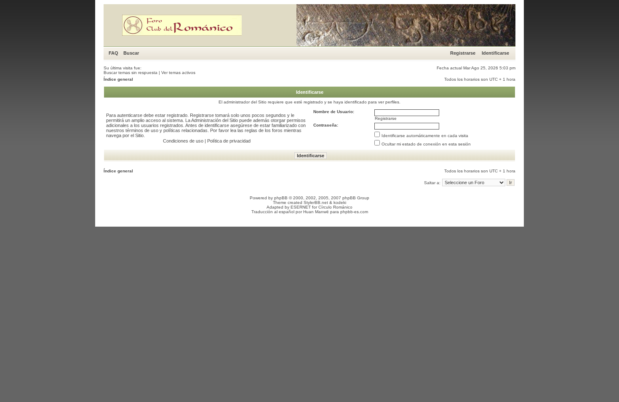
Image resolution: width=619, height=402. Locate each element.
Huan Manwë (316, 211)
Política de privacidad (229, 140)
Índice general (118, 79)
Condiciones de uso (183, 140)
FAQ (113, 53)
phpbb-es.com (354, 211)
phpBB (281, 198)
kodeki (340, 202)
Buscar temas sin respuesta (130, 72)
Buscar (131, 53)
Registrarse (462, 53)
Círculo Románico (335, 207)
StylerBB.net (316, 202)
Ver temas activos (178, 72)
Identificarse (495, 53)
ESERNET (301, 207)
